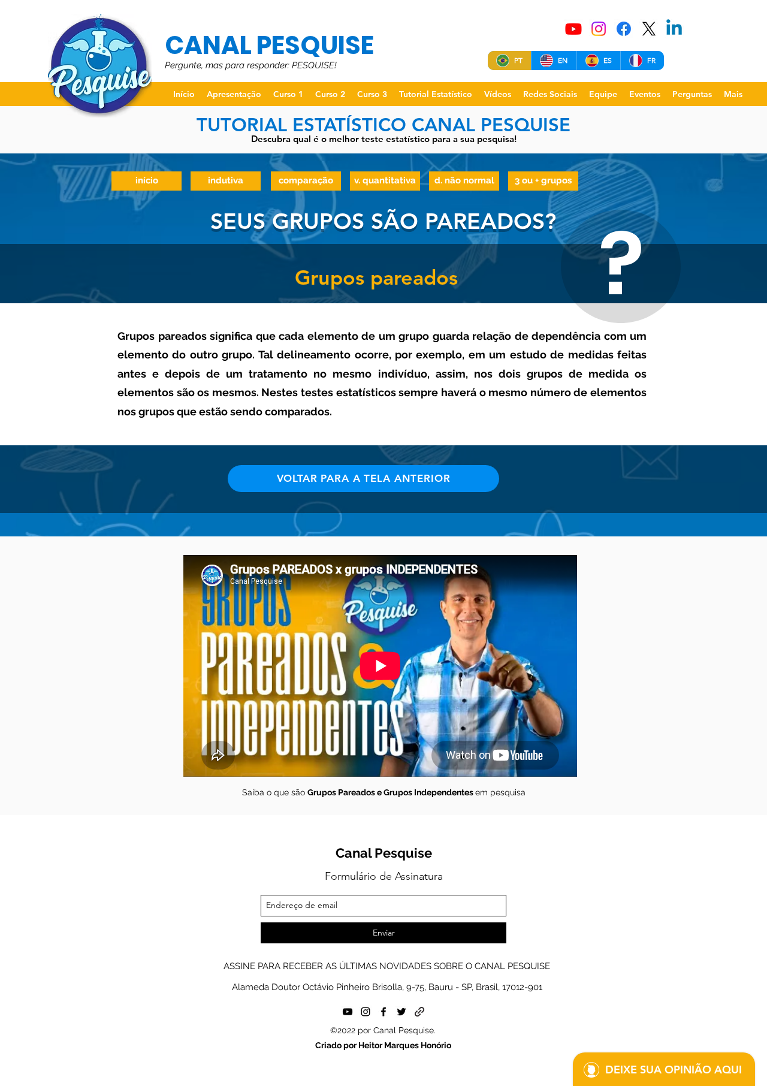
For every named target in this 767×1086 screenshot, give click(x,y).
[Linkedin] (674, 28)
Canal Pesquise (384, 853)
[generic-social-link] (419, 1012)
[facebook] (383, 1012)
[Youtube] (573, 28)
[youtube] (348, 1012)
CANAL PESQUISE (269, 45)
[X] (649, 28)
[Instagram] (598, 28)
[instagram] (366, 1012)
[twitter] (401, 1012)
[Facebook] (623, 28)
